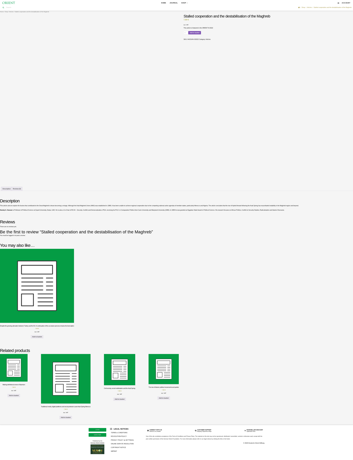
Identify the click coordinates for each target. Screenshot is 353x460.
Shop (6, 12)
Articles (11, 12)
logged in (11, 235)
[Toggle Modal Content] (338, 3)
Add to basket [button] (37, 337)
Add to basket (194, 32)
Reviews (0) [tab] (17, 189)
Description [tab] (7, 189)
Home (2, 12)
